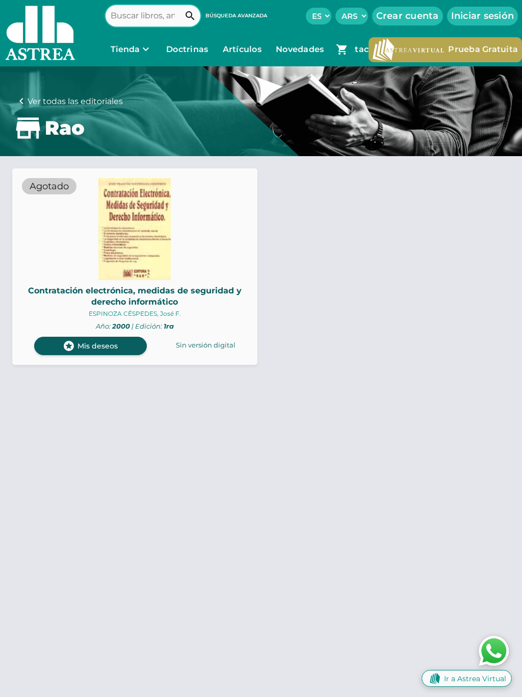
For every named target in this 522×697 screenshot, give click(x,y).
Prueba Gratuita (483, 49)
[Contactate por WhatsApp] (494, 650)
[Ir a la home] (37, 33)
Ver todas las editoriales (75, 101)
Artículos (243, 49)
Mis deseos (90, 346)
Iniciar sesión (482, 15)
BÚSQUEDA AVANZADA (236, 15)
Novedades (301, 49)
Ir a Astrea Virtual (475, 678)
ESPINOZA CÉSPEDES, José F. (135, 313)
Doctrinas (187, 49)
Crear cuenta (407, 15)
